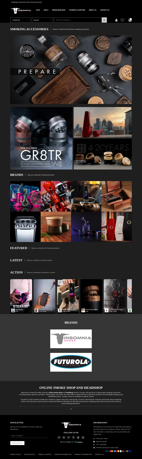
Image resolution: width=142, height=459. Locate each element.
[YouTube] (78, 437)
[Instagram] (64, 437)
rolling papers (51, 394)
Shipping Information (63, 454)
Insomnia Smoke (35, 393)
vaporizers (34, 394)
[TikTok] (83, 437)
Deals (46, 10)
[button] (71, 409)
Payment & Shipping (77, 10)
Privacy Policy (15, 454)
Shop (38, 10)
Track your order (101, 438)
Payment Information (83, 454)
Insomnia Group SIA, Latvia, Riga (107, 447)
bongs (28, 394)
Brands (36, 20)
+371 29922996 (101, 444)
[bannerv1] (41, 138)
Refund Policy (29, 454)
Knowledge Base (58, 10)
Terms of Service (44, 454)
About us (92, 10)
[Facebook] (59, 437)
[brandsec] (71, 338)
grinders (42, 394)
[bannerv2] (25, 196)
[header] (122, 20)
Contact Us (104, 10)
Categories (16, 20)
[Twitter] (68, 437)
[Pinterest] (73, 437)
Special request (101, 441)
